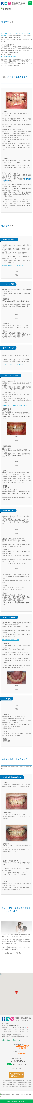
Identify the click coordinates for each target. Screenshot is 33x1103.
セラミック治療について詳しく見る (12, 265)
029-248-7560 (13, 952)
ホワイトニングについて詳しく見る (12, 364)
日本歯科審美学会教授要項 (8, 56)
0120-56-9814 (19, 1064)
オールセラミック (6, 33)
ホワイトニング (25, 33)
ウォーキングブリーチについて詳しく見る (14, 405)
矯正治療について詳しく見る (10, 640)
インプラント (16, 33)
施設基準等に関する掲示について (11, 1040)
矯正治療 (3, 35)
